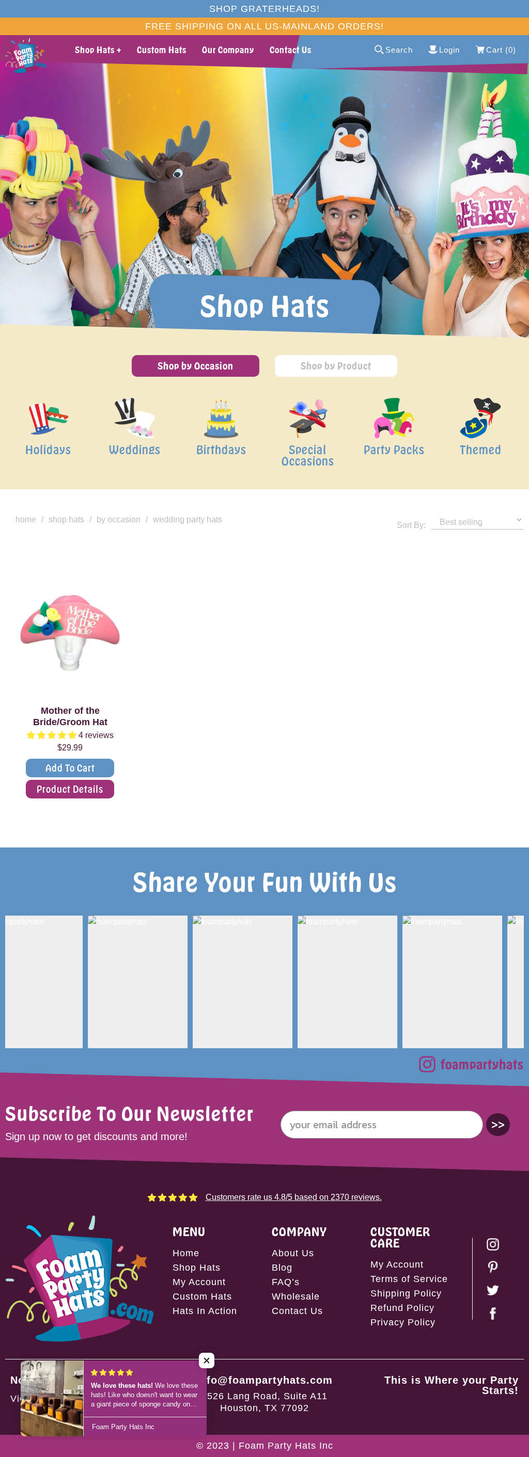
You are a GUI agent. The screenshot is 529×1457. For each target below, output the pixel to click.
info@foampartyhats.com (264, 1380)
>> (498, 1124)
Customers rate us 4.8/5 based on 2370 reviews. (294, 1197)
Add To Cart (70, 768)
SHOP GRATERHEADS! (264, 9)
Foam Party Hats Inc (286, 1445)
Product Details (70, 789)
